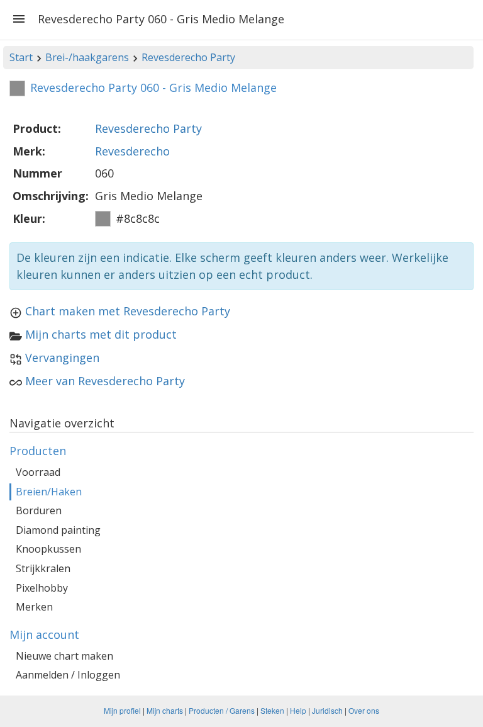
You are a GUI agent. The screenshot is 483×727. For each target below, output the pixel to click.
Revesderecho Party (188, 57)
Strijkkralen (43, 568)
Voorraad (38, 472)
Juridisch (327, 710)
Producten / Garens (222, 710)
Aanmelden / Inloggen (68, 675)
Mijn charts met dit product (101, 334)
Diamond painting (58, 530)
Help (298, 710)
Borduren (39, 510)
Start (21, 57)
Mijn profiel (122, 710)
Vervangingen (62, 357)
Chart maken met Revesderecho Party (127, 310)
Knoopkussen (48, 549)
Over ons (363, 710)
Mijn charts (165, 710)
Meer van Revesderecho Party (105, 380)
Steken (272, 710)
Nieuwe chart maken (64, 656)
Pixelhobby (42, 588)
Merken (34, 607)
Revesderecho (132, 151)
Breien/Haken (49, 492)
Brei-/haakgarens (87, 57)
